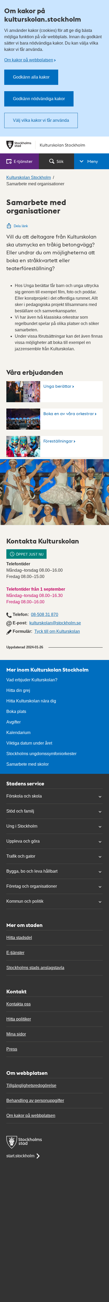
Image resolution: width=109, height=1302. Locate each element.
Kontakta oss (18, 1004)
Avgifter (13, 722)
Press (11, 1049)
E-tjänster (15, 952)
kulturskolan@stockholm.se (55, 623)
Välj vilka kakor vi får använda (41, 120)
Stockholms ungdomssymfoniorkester (41, 753)
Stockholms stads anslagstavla (35, 967)
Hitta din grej (18, 690)
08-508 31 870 (44, 614)
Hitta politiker (18, 1019)
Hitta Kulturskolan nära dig (31, 701)
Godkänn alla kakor (31, 77)
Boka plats (16, 711)
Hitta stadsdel (19, 937)
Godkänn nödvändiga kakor (39, 98)
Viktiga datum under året (29, 743)
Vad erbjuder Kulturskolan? (31, 680)
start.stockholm (20, 1156)
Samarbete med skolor (27, 764)
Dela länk (21, 226)
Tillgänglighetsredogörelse (31, 1085)
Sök (60, 161)
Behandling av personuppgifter (35, 1100)
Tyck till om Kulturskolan (57, 631)
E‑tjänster (23, 161)
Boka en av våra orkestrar (68, 413)
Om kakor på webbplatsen (28, 60)
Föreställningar (58, 441)
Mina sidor (16, 1034)
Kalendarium (18, 732)
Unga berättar (57, 386)
